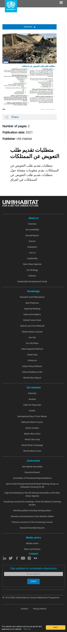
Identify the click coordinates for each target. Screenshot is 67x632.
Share (15, 117)
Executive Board (32, 472)
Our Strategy (32, 270)
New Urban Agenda (32, 264)
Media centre (32, 543)
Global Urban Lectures (32, 331)
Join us (32, 252)
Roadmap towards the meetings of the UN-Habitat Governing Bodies (32, 503)
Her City (32, 337)
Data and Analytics (32, 314)
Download (28, 27)
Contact (24, 608)
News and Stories (32, 549)
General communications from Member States (32, 516)
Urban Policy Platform (32, 366)
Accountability (32, 229)
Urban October (32, 428)
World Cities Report (32, 377)
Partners (32, 276)
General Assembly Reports (32, 528)
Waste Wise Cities (32, 433)
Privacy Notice (39, 608)
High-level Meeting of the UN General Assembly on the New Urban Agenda (32, 494)
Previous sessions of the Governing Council (32, 522)
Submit (33, 581)
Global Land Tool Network (32, 326)
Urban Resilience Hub (32, 372)
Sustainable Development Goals (32, 281)
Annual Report (32, 235)
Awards (32, 399)
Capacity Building (32, 308)
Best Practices (32, 303)
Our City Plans (32, 343)
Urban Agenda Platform (32, 349)
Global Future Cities (32, 320)
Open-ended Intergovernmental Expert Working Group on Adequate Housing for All (32, 485)
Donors (32, 241)
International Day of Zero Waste (32, 416)
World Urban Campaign (32, 445)
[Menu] (61, 3)
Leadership (32, 258)
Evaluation (32, 247)
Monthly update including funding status (32, 510)
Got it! (55, 627)
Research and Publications (32, 297)
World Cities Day (32, 439)
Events (32, 410)
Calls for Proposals (32, 405)
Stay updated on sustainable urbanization (33, 568)
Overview (32, 224)
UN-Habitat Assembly (32, 466)
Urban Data (32, 354)
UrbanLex (32, 360)
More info (27, 629)
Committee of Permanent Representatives (32, 478)
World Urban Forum (32, 451)
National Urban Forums (32, 422)
